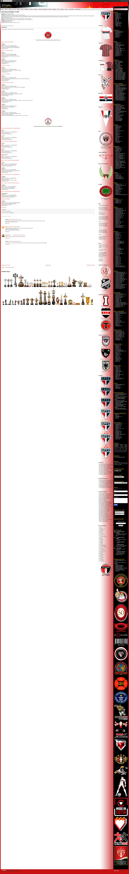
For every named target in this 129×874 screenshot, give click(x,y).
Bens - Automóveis (118, 61)
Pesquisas (117, 435)
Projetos (116, 219)
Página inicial (48, 265)
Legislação (117, 299)
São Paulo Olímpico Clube (120, 408)
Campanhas (117, 315)
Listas (116, 152)
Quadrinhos (117, 379)
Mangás (116, 256)
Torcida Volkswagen (119, 119)
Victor (117, 451)
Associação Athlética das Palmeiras (119, 395)
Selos (116, 264)
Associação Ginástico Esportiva (121, 396)
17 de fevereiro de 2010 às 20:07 (15, 241)
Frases (116, 564)
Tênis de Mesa (118, 141)
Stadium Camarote (118, 118)
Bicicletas (117, 234)
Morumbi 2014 (118, 214)
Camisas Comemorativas (120, 273)
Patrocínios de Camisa (119, 287)
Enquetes (117, 426)
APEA (116, 414)
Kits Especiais (118, 251)
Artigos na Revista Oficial (120, 312)
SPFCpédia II (78, 9)
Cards (116, 239)
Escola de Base (118, 109)
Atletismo (117, 126)
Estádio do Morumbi (119, 70)
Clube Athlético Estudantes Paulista (119, 399)
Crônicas (117, 187)
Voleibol (116, 142)
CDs (116, 236)
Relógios (117, 262)
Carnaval (4, 27)
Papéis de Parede (118, 378)
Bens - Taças (117, 63)
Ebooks (18, 9)
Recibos (116, 307)
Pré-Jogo (54, 9)
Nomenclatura (118, 23)
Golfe (116, 132)
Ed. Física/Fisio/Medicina (119, 351)
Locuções (117, 174)
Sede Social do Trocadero (120, 79)
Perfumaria (117, 258)
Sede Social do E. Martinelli (120, 77)
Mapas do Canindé (118, 92)
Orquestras (117, 359)
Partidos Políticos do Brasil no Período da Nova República (121, 546)
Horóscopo (117, 353)
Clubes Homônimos (119, 334)
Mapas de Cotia (118, 91)
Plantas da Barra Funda (119, 98)
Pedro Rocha (121, 450)
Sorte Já (116, 224)
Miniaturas (117, 257)
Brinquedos (117, 235)
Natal (116, 377)
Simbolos (117, 24)
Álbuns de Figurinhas (119, 266)
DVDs (116, 245)
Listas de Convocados (119, 153)
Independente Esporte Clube (120, 404)
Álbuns (31, 9)
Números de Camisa (119, 285)
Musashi (115, 450)
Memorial (117, 114)
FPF (116, 418)
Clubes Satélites (118, 336)
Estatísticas (117, 150)
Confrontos (117, 149)
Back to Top (116, 870)
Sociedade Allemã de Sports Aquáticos (120, 407)
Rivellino (126, 450)
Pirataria (117, 259)
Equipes (116, 47)
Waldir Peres (120, 451)
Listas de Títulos (118, 159)
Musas (116, 376)
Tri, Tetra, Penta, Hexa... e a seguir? (119, 561)
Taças (116, 36)
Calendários (117, 237)
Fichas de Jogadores (119, 48)
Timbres (116, 25)
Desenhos (117, 349)
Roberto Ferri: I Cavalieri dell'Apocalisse (120, 550)
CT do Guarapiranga (119, 68)
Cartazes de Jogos (118, 241)
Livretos (116, 254)
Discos (50, 9)
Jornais (40, 9)
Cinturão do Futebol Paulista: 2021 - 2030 (121, 540)
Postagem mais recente (5, 265)
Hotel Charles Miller (119, 71)
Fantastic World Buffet (119, 112)
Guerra (116, 192)
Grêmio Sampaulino (119, 384)
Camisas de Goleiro (119, 277)
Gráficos (116, 151)
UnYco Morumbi (118, 120)
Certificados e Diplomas (119, 185)
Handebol (117, 133)
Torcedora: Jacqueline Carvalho (121, 568)
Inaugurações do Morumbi (120, 88)
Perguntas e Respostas (119, 434)
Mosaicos (117, 385)
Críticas (116, 319)
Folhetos (35, 9)
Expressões (117, 17)
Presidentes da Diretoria (119, 302)
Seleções (117, 54)
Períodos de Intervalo (119, 160)
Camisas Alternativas (119, 272)
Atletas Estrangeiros (119, 44)
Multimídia (117, 432)
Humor (116, 373)
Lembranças (117, 252)
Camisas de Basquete (119, 275)
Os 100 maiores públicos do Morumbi (120, 563)
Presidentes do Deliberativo (120, 304)
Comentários (118, 514)
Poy (124, 450)
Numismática (117, 358)
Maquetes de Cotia (118, 96)
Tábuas (116, 168)
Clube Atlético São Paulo (119, 400)
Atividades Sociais (118, 331)
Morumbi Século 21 (119, 215)
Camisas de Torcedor (119, 279)
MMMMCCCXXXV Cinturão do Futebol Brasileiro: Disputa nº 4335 (121, 534)
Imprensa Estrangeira (119, 322)
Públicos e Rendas (118, 161)
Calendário (117, 425)
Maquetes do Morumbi (119, 97)
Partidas (116, 175)
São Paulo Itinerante (119, 225)
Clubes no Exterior (118, 337)
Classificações (118, 148)
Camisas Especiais (118, 274)
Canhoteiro (116, 446)
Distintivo (117, 16)
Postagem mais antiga (91, 265)
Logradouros (117, 431)
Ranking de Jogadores (119, 162)
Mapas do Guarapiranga (119, 93)
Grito (116, 19)
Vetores (66, 9)
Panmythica (119, 548)
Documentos (45, 9)
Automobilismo (118, 423)
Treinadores (117, 438)
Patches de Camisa (119, 286)
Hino (116, 20)
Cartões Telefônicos (119, 242)
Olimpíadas (117, 433)
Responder (7, 223)
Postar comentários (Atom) (9, 267)
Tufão (6, 226)
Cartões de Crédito (118, 243)
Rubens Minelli (118, 457)
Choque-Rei (117, 200)
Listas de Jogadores (119, 155)
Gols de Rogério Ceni (119, 569)
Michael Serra (8, 235)
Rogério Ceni (118, 445)
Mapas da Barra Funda (119, 89)
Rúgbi (116, 138)
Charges (117, 369)
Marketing (117, 300)
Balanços (117, 147)
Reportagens (117, 325)
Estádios (117, 86)
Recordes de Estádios (119, 100)
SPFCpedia (117, 437)
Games (116, 372)
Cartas (116, 316)
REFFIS (116, 220)
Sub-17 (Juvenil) (118, 176)
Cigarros (117, 244)
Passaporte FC (118, 217)
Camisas (117, 238)
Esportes (117, 427)
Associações (117, 295)
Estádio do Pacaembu (119, 85)
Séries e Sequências (119, 167)
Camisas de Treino (118, 280)
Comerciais (117, 317)
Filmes (116, 352)
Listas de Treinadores (119, 158)
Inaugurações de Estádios (120, 87)
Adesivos (117, 232)
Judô (116, 135)
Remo (116, 137)
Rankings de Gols (118, 164)
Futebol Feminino (118, 130)
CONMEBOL (117, 416)
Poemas (116, 361)
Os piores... (117, 570)
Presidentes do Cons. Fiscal (120, 303)
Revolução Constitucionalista (120, 194)
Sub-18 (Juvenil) (118, 177)
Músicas (116, 357)
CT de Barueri (118, 66)
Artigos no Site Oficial (119, 313)
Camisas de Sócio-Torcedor (120, 278)
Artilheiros (117, 42)
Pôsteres (117, 261)
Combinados (117, 186)
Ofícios (116, 323)
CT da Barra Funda (118, 65)
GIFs (58, 9)
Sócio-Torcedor (118, 226)
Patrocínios (117, 301)
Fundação (117, 191)
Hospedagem (117, 339)
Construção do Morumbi (119, 84)
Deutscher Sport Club (119, 402)
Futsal (116, 131)
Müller (118, 450)
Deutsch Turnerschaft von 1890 (121, 401)
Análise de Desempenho (119, 294)
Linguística (117, 354)
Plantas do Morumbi (119, 99)
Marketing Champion (119, 213)
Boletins (116, 314)
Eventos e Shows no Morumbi (120, 111)
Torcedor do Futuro (118, 227)
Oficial (6, 9)
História (116, 193)
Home (2, 9)
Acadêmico (117, 345)
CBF (116, 415)
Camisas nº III (117, 282)
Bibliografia (117, 424)
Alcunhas (117, 13)
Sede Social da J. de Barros (120, 75)
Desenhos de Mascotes (119, 566)
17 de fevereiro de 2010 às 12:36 (15, 219)
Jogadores (117, 51)
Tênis (116, 140)
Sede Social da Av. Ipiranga (120, 72)
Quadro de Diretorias (119, 306)
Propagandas (117, 305)
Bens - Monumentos (119, 62)
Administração (118, 293)
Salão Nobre (117, 116)
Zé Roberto (124, 451)
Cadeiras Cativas (118, 106)
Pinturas (116, 360)
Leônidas (125, 444)
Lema (116, 21)
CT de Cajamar (118, 67)
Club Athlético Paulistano (120, 397)
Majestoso (117, 202)
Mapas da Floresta (118, 90)
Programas (27, 9)
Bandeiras (117, 14)
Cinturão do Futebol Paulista (120, 538)
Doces (116, 247)
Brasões (116, 15)
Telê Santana (123, 457)
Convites (117, 318)
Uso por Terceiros (118, 288)
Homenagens (117, 32)
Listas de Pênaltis (118, 157)
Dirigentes (117, 298)
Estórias (116, 190)
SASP (5, 207)
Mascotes (117, 22)
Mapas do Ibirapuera (119, 94)
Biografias (117, 184)
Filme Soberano (118, 211)
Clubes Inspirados (118, 335)
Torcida (116, 388)
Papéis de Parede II (119, 565)
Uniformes (117, 26)
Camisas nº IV (118, 283)
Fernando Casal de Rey (119, 462)
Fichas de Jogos (118, 428)
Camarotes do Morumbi (119, 107)
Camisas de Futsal (118, 276)
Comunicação (118, 297)
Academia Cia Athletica (119, 105)
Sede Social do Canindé (119, 76)
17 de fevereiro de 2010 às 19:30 (19, 235)
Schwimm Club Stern (119, 405)
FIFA (116, 417)
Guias (22, 9)
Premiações (117, 35)
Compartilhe (4, 209)
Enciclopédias (71, 9)
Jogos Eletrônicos (118, 248)
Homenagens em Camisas (120, 284)
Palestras (117, 324)
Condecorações (118, 31)
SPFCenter (117, 223)
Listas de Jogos (118, 156)
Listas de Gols (118, 154)
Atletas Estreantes (118, 45)
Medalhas (117, 33)
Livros (14, 9)
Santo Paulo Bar (118, 117)
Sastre (115, 451)
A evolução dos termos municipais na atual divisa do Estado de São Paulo (120, 553)
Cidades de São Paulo (121, 551)
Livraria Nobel (118, 113)
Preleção (117, 218)
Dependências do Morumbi (120, 108)
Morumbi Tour (117, 216)
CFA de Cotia (117, 64)
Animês (116, 346)
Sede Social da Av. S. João (120, 73)
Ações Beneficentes (119, 332)
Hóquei (116, 134)
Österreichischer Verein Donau (121, 409)
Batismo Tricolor (118, 208)
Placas (116, 34)
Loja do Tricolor (118, 212)
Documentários (118, 188)
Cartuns (116, 368)
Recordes (117, 166)
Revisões (117, 436)
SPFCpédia (6, 5)
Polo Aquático (117, 136)
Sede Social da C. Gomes (120, 74)
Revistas (10, 9)
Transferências (118, 55)
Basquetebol (117, 127)
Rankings (117, 163)
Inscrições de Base (118, 50)
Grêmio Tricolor (118, 403)
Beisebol (117, 128)
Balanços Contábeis (119, 296)
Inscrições (117, 49)
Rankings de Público (119, 165)
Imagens (62, 9)
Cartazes (117, 240)
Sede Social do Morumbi (119, 78)
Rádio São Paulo (118, 221)
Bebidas (116, 233)
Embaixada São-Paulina (119, 210)
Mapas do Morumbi (118, 95)
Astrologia (117, 347)
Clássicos (117, 201)
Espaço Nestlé (118, 110)
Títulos (116, 37)
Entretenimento (118, 371)
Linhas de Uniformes (119, 253)
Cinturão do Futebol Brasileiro (120, 532)
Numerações (117, 52)
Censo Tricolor (118, 209)
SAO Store (117, 222)
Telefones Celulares (119, 265)
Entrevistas (117, 189)
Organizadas (11, 212)
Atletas (116, 43)
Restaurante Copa (118, 115)
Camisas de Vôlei (118, 281)
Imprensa (117, 321)
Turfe (116, 139)
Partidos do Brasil (120, 544)
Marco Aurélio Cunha (121, 463)
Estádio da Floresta (118, 69)
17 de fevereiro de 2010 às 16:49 (14, 226)
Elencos (116, 46)
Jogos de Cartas (118, 249)
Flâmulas (117, 18)
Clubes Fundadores (119, 333)
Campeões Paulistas (121, 541)
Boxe (116, 129)
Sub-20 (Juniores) (118, 178)
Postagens (118, 512)
